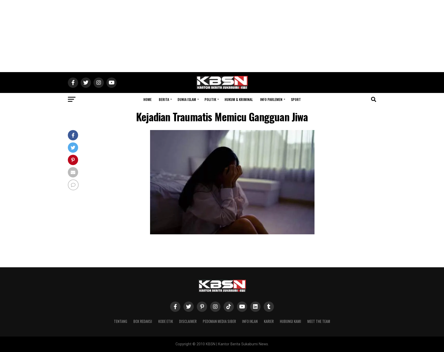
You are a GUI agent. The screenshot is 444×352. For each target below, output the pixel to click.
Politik (210, 99)
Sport (296, 99)
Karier (269, 321)
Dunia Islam (187, 99)
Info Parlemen (271, 99)
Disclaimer (188, 321)
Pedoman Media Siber (219, 321)
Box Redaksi (142, 321)
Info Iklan (250, 321)
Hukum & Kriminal (239, 99)
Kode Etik (165, 321)
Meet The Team (318, 321)
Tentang (120, 321)
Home (147, 99)
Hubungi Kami (290, 321)
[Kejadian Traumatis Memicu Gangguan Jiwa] (232, 232)
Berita (164, 99)
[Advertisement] (222, 36)
